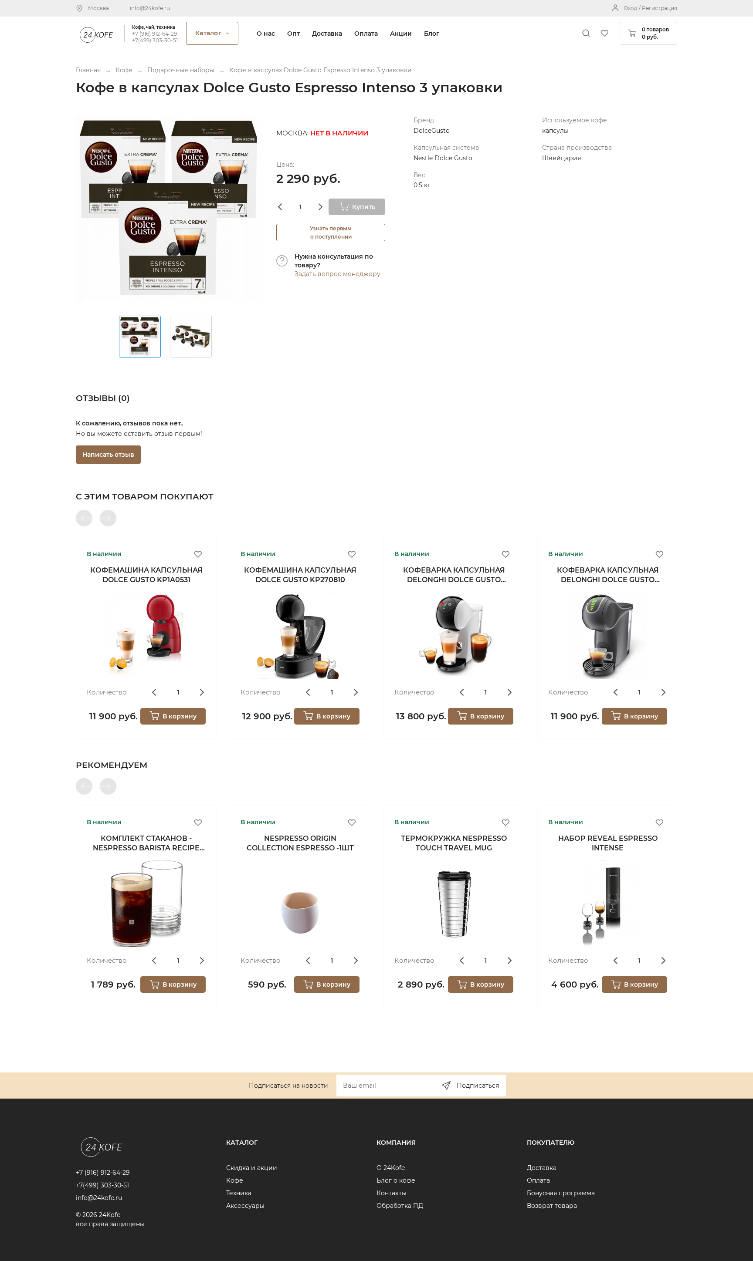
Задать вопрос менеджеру (337, 274)
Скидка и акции (251, 1168)
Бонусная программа (561, 1193)
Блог (431, 33)
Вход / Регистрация (650, 8)
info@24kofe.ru (150, 8)
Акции (401, 33)
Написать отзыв (108, 455)
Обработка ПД (399, 1206)
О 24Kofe (390, 1168)
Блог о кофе (395, 1180)
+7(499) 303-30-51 (155, 40)
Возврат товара (552, 1206)
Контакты (391, 1193)
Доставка (327, 33)
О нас (266, 33)
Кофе (234, 1180)
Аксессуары (245, 1206)
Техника (238, 1193)
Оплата (366, 33)
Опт (293, 33)
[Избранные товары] (604, 33)
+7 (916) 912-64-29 (154, 34)
